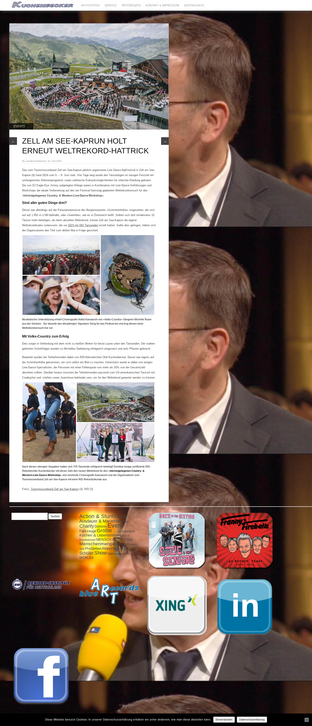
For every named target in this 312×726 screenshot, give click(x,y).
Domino (101, 526)
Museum (132, 544)
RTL (124, 548)
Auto (126, 521)
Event (115, 525)
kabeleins (128, 531)
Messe (122, 544)
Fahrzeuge (87, 531)
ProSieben (93, 548)
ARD (121, 516)
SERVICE (110, 5)
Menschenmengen (98, 543)
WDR (83, 557)
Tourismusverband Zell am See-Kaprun (54, 489)
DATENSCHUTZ (194, 5)
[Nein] (307, 720)
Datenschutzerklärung (252, 719)
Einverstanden (224, 719)
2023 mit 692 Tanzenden (83, 225)
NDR (81, 549)
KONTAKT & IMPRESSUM (162, 5)
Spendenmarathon (118, 553)
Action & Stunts (97, 516)
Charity (86, 526)
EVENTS (19, 126)
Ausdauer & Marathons (101, 521)
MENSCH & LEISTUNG (114, 539)
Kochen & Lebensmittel (99, 535)
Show (100, 553)
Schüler (86, 553)
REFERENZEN (131, 5)
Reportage (111, 548)
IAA (119, 531)
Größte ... (107, 530)
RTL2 (133, 548)
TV (133, 552)
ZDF (91, 557)
